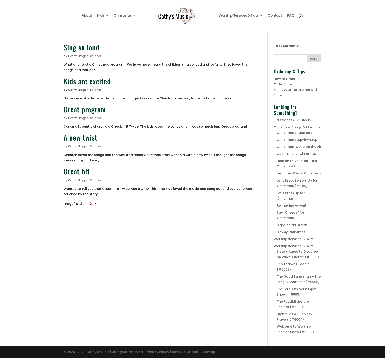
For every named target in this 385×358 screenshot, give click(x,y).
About (87, 16)
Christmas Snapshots (294, 132)
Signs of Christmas (292, 225)
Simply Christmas (291, 232)
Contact (275, 16)
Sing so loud (81, 47)
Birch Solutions (185, 352)
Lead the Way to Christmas (299, 173)
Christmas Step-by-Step (297, 139)
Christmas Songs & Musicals (297, 127)
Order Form (283, 84)
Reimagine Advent (291, 205)
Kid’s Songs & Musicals (292, 120)
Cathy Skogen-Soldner (84, 56)
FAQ (290, 16)
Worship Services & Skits (238, 16)
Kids (100, 16)
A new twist (80, 137)
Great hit (77, 171)
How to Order (284, 79)
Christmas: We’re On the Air (299, 146)
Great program (85, 109)
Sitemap (208, 352)
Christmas (123, 16)
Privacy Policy (157, 352)
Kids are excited (87, 81)
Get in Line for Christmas (297, 153)
